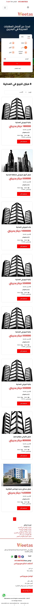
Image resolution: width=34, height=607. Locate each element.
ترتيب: (29, 92)
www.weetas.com (24, 603)
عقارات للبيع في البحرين (25, 529)
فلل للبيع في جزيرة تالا (25, 534)
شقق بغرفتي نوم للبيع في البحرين (22, 532)
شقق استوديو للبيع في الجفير (24, 536)
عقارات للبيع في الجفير (25, 531)
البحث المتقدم (18, 68)
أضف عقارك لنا (29, 583)
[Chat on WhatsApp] (4, 595)
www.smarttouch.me (14, 603)
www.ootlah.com (5, 603)
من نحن (31, 568)
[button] (3, 476)
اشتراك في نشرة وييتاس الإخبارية (24, 585)
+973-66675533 (23, 1)
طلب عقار (30, 581)
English (8, 1)
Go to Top (26, 590)
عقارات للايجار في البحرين (24, 527)
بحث (17, 64)
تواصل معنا (30, 570)
